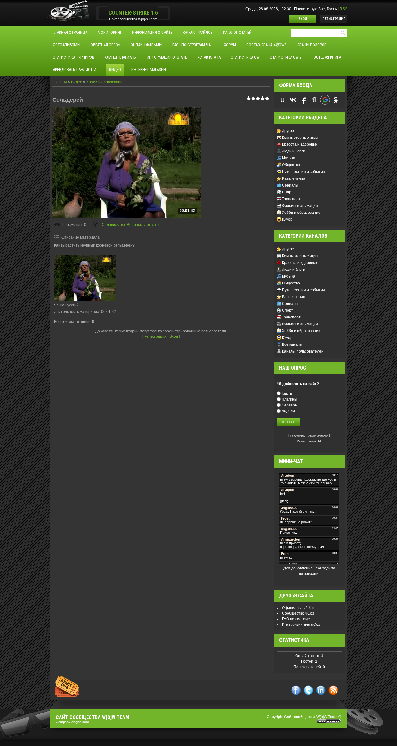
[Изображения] (85, 278)
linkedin (321, 690)
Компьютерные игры (300, 137)
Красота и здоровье (299, 144)
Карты (287, 393)
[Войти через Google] (325, 100)
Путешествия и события (303, 171)
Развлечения (293, 178)
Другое (288, 131)
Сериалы (290, 185)
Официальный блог (299, 608)
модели (288, 411)
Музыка (288, 158)
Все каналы (292, 344)
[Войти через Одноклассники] (336, 99)
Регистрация (334, 19)
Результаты (297, 435)
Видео (76, 82)
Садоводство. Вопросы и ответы (130, 224)
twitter (308, 690)
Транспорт (291, 199)
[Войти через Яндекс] (314, 99)
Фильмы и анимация (300, 206)
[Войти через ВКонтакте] (293, 99)
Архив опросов (318, 435)
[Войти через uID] (282, 99)
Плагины (289, 399)
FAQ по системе (296, 619)
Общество (291, 165)
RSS (343, 9)
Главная (59, 82)
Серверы (290, 405)
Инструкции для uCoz (301, 624)
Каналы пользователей (302, 351)
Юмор (287, 219)
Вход (302, 19)
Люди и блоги (293, 151)
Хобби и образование (105, 82)
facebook (296, 690)
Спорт (287, 192)
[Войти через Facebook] (303, 99)
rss (333, 690)
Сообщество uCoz (298, 613)
